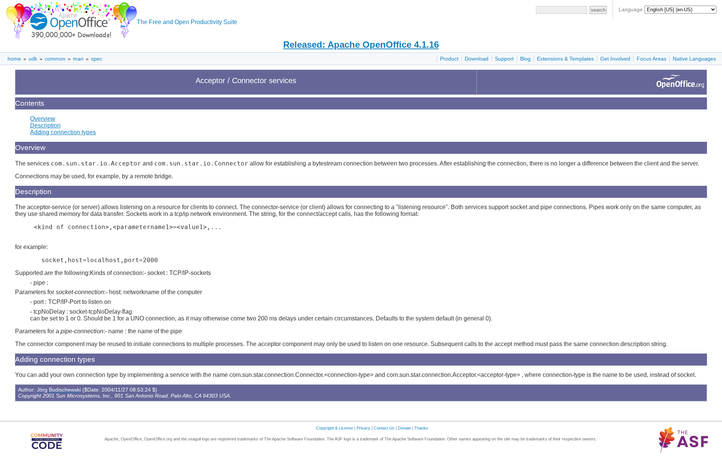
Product (449, 59)
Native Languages (694, 59)
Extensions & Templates (565, 59)
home (14, 59)
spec (96, 59)
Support (504, 59)
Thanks (421, 428)
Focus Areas (651, 59)
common (55, 59)
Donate (404, 428)
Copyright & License (334, 428)
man (78, 59)
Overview (42, 118)
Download (476, 59)
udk (33, 59)
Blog (525, 59)
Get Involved (615, 59)
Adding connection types (63, 132)
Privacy (363, 428)
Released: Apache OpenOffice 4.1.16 (361, 44)
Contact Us (384, 428)
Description (45, 125)
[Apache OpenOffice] (70, 19)
